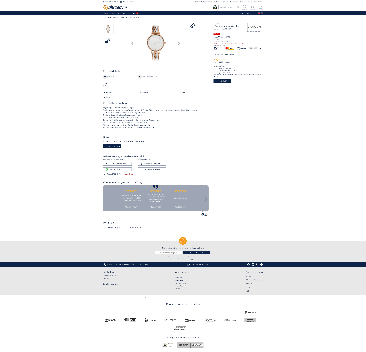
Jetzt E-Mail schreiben (152, 169)
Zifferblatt (181, 92)
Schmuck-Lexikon (181, 283)
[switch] (170, 346)
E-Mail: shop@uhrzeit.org (128, 2)
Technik (109, 92)
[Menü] (173, 343)
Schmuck (115, 13)
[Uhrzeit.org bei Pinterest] (261, 264)
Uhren (105, 13)
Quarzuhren (135, 228)
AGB (247, 291)
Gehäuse (145, 92)
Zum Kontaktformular (152, 164)
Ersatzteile (106, 279)
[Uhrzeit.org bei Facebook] (248, 264)
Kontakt (223, 81)
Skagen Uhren (113, 228)
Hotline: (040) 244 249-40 (111, 2)
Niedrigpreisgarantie (117, 128)
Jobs (248, 287)
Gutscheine (107, 281)
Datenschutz (179, 286)
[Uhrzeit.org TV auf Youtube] (257, 264)
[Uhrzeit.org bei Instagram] (253, 264)
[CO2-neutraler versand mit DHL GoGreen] (190, 345)
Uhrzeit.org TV (179, 278)
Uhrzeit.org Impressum (254, 280)
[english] (262, 13)
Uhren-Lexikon (180, 281)
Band (108, 97)
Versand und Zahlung (110, 276)
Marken (126, 13)
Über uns (249, 284)
